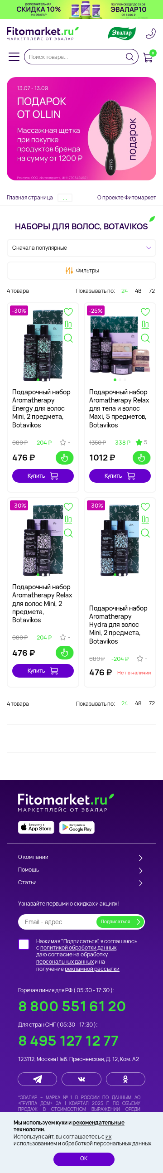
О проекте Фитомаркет (126, 197)
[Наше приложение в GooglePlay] (77, 827)
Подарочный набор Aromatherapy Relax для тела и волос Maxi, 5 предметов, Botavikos (119, 408)
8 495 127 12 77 (68, 1040)
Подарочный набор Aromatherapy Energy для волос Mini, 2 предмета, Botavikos (41, 408)
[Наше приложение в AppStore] (36, 827)
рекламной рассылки (92, 969)
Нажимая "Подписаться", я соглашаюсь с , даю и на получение (86, 955)
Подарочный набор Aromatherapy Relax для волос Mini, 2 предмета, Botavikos (42, 603)
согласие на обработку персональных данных (72, 957)
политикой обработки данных (78, 947)
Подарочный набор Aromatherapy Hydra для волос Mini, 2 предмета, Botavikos (118, 624)
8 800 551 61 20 (72, 1006)
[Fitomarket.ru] (43, 33)
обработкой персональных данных (106, 1143)
